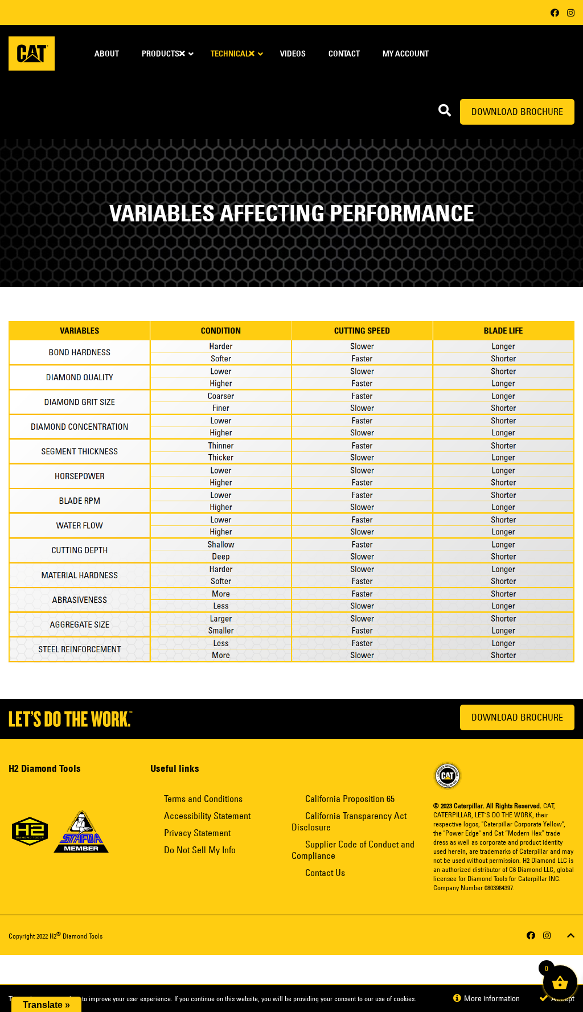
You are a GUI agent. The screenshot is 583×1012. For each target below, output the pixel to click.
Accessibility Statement (207, 815)
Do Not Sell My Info (200, 849)
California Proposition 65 (350, 798)
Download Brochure (517, 111)
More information (491, 998)
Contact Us (325, 872)
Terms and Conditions (203, 798)
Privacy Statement (197, 832)
